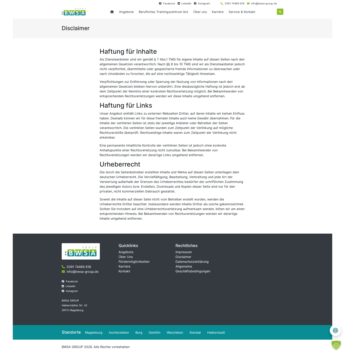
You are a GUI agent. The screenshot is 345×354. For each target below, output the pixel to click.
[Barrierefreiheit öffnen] (335, 330)
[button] (336, 345)
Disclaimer (183, 257)
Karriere (218, 12)
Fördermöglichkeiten (134, 262)
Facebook (169, 3)
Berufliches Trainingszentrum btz (163, 12)
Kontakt (124, 271)
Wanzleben (175, 332)
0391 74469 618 (234, 3)
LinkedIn (186, 3)
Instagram (204, 3)
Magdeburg (93, 332)
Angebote (126, 252)
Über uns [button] (200, 12)
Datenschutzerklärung (192, 262)
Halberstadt (216, 332)
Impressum (183, 252)
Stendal (195, 332)
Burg (138, 332)
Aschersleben (119, 332)
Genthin (154, 332)
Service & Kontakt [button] (242, 12)
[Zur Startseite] (112, 11)
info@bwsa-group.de (264, 3)
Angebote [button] (126, 12)
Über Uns (126, 257)
